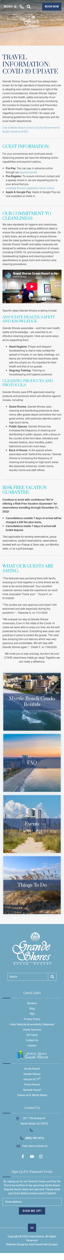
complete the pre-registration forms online (30, 188)
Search (13, 976)
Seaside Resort (32, 1089)
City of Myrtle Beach (14, 127)
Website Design (15, 1244)
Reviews (32, 1003)
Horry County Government (43, 127)
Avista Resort (32, 1068)
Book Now (52, 6)
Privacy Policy (32, 1019)
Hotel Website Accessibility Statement (32, 1024)
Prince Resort (32, 1084)
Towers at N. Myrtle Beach (32, 1095)
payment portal (28, 172)
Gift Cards (32, 1035)
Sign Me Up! (32, 1210)
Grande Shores (32, 1074)
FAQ (32, 1013)
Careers (32, 1045)
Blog (32, 1008)
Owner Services (32, 1029)
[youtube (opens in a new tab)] (32, 1157)
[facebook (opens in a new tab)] (23, 1157)
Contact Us (32, 1040)
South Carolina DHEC (15, 131)
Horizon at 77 (32, 1079)
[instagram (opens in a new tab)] (41, 1157)
